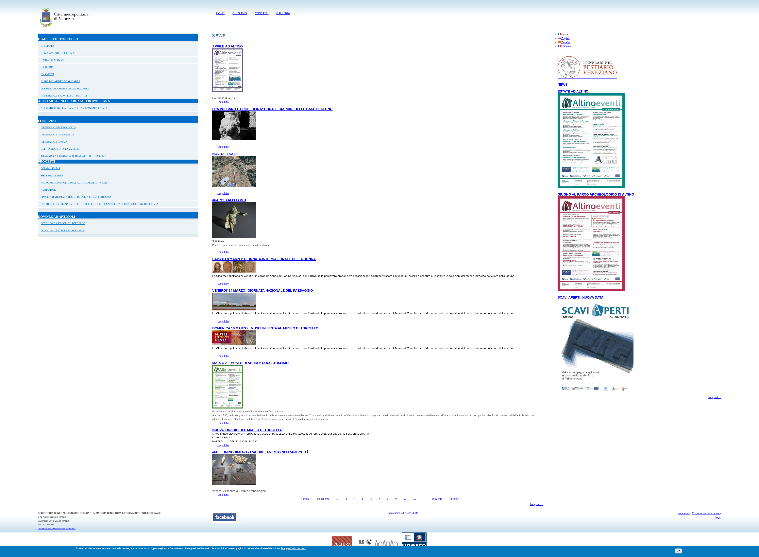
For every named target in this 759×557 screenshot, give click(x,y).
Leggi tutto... (536, 504)
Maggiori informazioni (293, 548)
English (565, 38)
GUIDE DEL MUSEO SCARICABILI (60, 81)
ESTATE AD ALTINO (573, 91)
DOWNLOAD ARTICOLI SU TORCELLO (63, 223)
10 (405, 498)
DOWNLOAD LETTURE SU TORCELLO (63, 230)
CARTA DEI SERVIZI (52, 60)
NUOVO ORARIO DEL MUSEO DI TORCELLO (247, 430)
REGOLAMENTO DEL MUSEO (58, 52)
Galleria (283, 13)
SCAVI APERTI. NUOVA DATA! (581, 297)
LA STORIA (47, 67)
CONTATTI (261, 13)
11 (414, 498)
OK (678, 550)
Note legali (684, 513)
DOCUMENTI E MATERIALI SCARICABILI (65, 88)
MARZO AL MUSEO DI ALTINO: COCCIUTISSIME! (250, 363)
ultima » (454, 498)
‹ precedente (322, 498)
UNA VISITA (47, 74)
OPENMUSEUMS (50, 168)
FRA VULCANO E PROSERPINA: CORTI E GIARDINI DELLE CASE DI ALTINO (272, 109)
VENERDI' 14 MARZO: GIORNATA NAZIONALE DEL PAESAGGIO (262, 290)
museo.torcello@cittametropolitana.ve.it (57, 528)
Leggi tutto (223, 102)
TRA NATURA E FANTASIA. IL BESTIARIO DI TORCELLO (73, 155)
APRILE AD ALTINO (227, 46)
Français (566, 46)
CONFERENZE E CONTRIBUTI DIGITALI (64, 95)
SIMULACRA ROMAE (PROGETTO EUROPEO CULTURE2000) (76, 196)
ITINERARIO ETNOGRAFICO (56, 135)
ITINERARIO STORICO (52, 142)
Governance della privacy (706, 513)
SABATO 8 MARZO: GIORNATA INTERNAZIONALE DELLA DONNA (264, 259)
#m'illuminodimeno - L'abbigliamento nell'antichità (260, 452)
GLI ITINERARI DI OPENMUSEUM (59, 149)
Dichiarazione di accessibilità (402, 513)
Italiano (565, 34)
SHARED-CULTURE (52, 175)
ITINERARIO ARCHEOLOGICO (57, 128)
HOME (220, 13)
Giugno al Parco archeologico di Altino (596, 194)
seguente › (438, 498)
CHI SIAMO (239, 13)
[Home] (64, 28)
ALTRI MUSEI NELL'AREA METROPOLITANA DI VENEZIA (74, 108)
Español (565, 42)
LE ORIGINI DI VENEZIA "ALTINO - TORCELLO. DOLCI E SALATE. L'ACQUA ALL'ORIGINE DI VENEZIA (99, 203)
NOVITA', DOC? (224, 154)
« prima (305, 498)
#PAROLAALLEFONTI (229, 200)
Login (718, 517)
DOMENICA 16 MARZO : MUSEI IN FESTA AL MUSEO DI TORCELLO (265, 328)
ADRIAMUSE (48, 189)
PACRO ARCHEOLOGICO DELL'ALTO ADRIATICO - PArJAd (74, 182)
